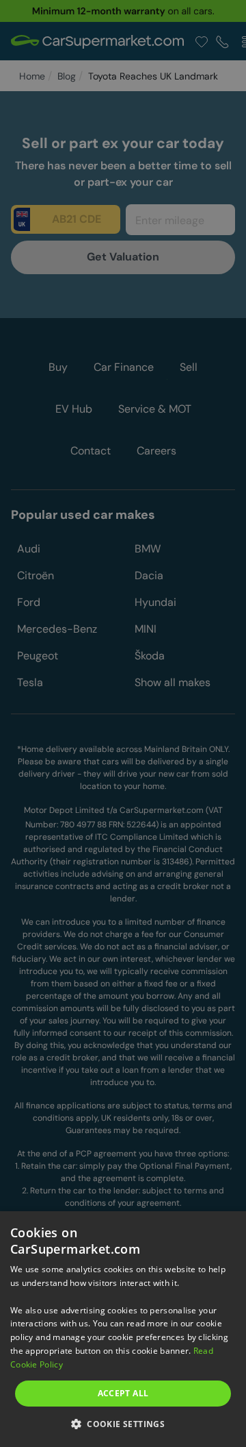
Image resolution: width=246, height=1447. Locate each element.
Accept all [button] (123, 1393)
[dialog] (123, 1329)
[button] (123, 1423)
